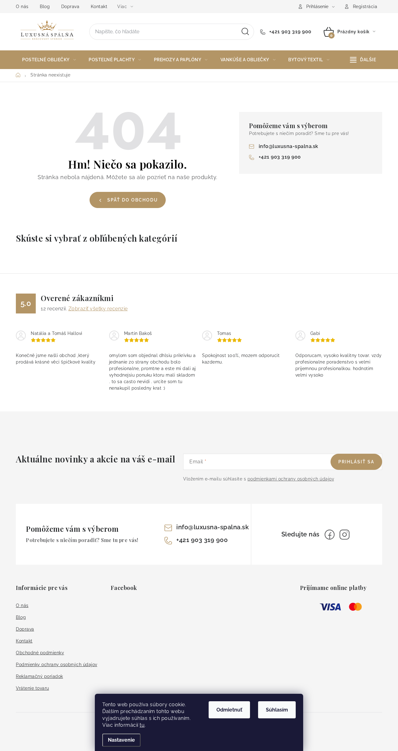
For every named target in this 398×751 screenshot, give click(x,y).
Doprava (70, 6)
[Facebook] (330, 535)
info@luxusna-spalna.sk (288, 146)
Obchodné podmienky (40, 652)
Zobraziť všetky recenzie (98, 309)
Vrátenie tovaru (32, 688)
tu (142, 725)
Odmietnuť (229, 710)
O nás (22, 6)
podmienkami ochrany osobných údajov (291, 478)
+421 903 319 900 (290, 32)
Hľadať (245, 32)
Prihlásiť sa (356, 461)
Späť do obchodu (132, 199)
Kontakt (99, 6)
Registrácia (365, 6)
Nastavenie (121, 740)
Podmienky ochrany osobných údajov (56, 664)
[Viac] (363, 59)
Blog (45, 6)
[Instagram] (344, 535)
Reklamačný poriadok (39, 676)
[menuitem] (49, 59)
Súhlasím (277, 710)
